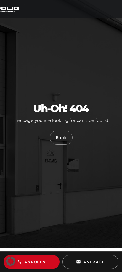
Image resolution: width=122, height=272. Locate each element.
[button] (10, 261)
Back (61, 138)
